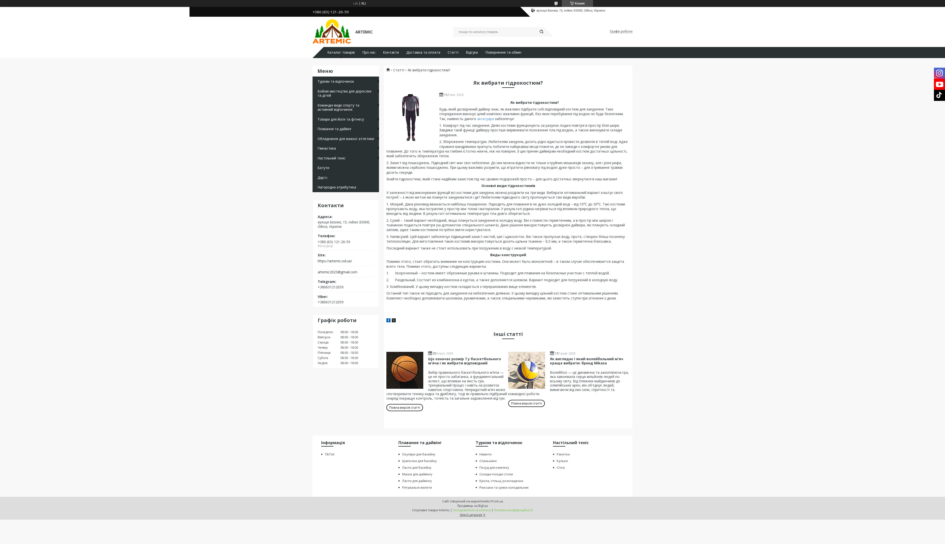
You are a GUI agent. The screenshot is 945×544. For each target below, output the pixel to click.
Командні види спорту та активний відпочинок (338, 107)
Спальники (488, 461)
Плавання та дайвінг (334, 128)
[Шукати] (541, 32)
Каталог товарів (341, 52)
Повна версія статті (404, 407)
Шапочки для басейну (419, 461)
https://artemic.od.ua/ (335, 261)
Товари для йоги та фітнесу (340, 119)
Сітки (561, 467)
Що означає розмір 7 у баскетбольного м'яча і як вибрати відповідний (464, 361)
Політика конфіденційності (513, 510)
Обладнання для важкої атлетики (345, 138)
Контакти (391, 52)
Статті (453, 52)
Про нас (369, 52)
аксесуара (485, 118)
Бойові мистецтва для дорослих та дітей (344, 93)
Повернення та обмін (503, 52)
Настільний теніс (331, 158)
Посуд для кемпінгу (494, 467)
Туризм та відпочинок (335, 81)
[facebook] (388, 321)
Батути (323, 167)
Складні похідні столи (496, 474)
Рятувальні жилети (417, 487)
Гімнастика (326, 148)
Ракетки (563, 454)
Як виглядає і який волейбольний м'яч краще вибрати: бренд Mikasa (586, 361)
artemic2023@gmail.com (337, 272)
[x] (394, 321)
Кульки (562, 461)
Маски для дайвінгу (417, 474)
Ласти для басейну (416, 467)
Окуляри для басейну (418, 454)
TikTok (329, 454)
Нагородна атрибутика (336, 187)
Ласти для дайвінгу (417, 481)
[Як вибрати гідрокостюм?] (411, 117)
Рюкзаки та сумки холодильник (504, 487)
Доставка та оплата (423, 52)
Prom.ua (497, 501)
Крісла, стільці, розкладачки (501, 481)
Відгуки (472, 52)
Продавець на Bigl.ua (472, 506)
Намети (485, 454)
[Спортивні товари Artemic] (332, 31)
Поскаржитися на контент (472, 510)
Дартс (322, 177)
